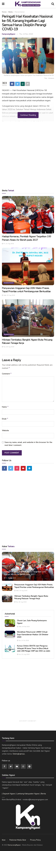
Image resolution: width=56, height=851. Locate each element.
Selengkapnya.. (19, 754)
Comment (7, 373)
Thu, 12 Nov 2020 (26, 34)
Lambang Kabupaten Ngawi (28, 793)
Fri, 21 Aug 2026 (8, 244)
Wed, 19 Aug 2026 (9, 295)
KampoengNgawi (8, 34)
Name (5, 407)
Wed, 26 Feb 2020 (24, 627)
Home (4, 12)
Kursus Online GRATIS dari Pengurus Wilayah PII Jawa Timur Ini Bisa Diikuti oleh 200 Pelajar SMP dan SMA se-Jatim (33, 648)
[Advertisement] (28, 156)
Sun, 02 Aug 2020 (24, 654)
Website (5, 430)
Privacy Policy (35, 840)
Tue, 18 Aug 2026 (8, 347)
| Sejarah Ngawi (8, 793)
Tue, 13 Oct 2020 (23, 640)
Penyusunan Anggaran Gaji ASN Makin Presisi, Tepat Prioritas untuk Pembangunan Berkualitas (26, 290)
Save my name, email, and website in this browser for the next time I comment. (28, 443)
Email (5, 418)
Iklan (3, 840)
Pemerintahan (20, 12)
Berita (10, 12)
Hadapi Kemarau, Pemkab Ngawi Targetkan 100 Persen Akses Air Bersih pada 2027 (26, 238)
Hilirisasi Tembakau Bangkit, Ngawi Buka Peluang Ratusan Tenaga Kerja (31, 597)
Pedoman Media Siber (17, 840)
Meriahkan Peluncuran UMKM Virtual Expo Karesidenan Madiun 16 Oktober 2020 (32, 634)
